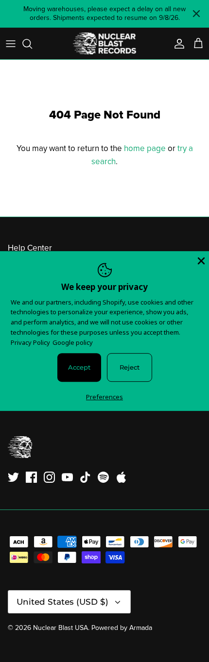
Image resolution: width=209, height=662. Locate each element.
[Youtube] (67, 477)
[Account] (177, 43)
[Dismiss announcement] (196, 13)
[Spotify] (103, 477)
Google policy (72, 342)
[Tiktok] (85, 477)
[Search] (32, 43)
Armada (140, 628)
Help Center (30, 248)
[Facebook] (31, 477)
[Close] (200, 260)
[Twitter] (13, 477)
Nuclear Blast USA (60, 628)
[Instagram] (49, 477)
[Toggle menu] (10, 43)
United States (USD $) (62, 602)
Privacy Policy (30, 342)
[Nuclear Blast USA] (104, 43)
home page (145, 148)
